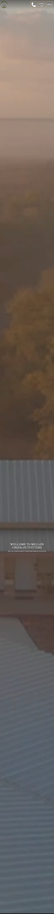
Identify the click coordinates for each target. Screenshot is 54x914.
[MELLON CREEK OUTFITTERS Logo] (4, 5)
